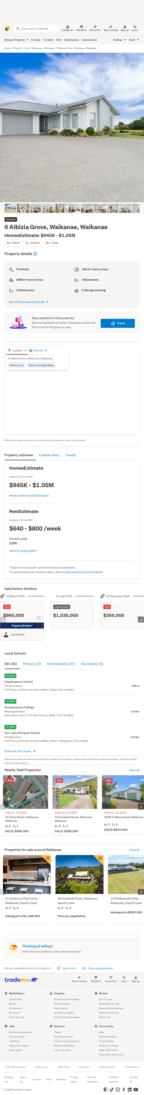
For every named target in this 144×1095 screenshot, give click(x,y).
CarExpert (84, 1067)
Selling (118, 39)
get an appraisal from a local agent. (79, 572)
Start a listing (79, 981)
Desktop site (8, 1079)
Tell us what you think (100, 968)
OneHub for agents (64, 1012)
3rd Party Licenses (109, 1045)
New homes (71, 39)
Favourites (110, 981)
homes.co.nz (41, 1067)
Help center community (111, 1054)
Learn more (69, 968)
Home (7, 48)
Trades (57, 1032)
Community (106, 1026)
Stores (12, 1003)
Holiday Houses (107, 1067)
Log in (135, 30)
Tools (132, 39)
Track (121, 323)
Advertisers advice (18, 1045)
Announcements (107, 1036)
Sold (59, 39)
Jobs (12, 1026)
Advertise (61, 1079)
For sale (35, 39)
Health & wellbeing (64, 1045)
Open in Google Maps (41, 365)
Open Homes (61, 1008)
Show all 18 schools (18, 751)
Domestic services (63, 1036)
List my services (62, 1050)
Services (59, 1026)
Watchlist (96, 981)
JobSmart (14, 1041)
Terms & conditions (92, 1079)
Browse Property (14, 39)
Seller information (108, 1050)
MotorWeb (63, 1067)
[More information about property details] (35, 254)
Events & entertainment (67, 1041)
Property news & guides (66, 999)
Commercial (89, 39)
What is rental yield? (23, 551)
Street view (17, 365)
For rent (48, 39)
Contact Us (134, 1079)
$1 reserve (14, 1012)
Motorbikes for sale (109, 1003)
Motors (103, 993)
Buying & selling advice (111, 1008)
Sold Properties (62, 1003)
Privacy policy (74, 1079)
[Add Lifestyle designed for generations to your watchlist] (98, 860)
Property (18, 48)
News (48, 1079)
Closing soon (15, 1008)
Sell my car (104, 1017)
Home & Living (16, 1017)
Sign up (125, 30)
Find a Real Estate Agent (67, 1017)
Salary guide (15, 1050)
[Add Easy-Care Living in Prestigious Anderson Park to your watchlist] (45, 860)
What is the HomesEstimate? (29, 495)
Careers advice (17, 1036)
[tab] (17, 351)
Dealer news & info (109, 1012)
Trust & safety (106, 1041)
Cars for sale (105, 999)
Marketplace (17, 993)
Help (101, 1032)
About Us (23, 1079)
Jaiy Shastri (17, 634)
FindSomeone (132, 1067)
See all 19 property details (27, 302)
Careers (37, 1079)
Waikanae (37, 48)
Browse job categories (20, 1032)
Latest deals (15, 999)
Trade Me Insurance (14, 1067)
